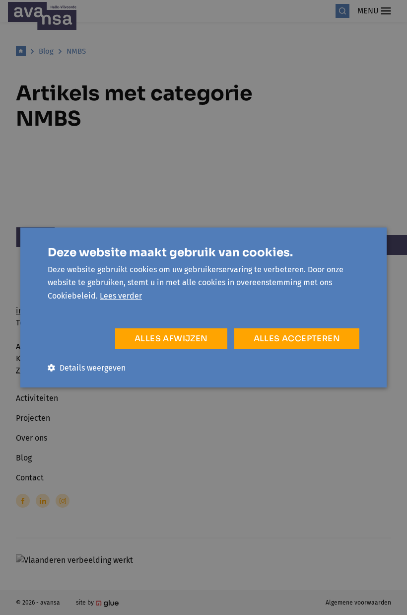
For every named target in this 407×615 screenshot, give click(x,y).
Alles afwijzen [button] (171, 338)
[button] (87, 368)
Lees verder (121, 296)
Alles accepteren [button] (297, 338)
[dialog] (203, 307)
